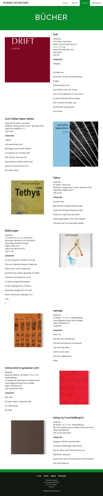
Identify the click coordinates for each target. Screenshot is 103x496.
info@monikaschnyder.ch (51, 491)
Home (65, 3)
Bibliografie (96, 3)
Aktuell (75, 3)
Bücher (85, 3)
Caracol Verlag (59, 47)
